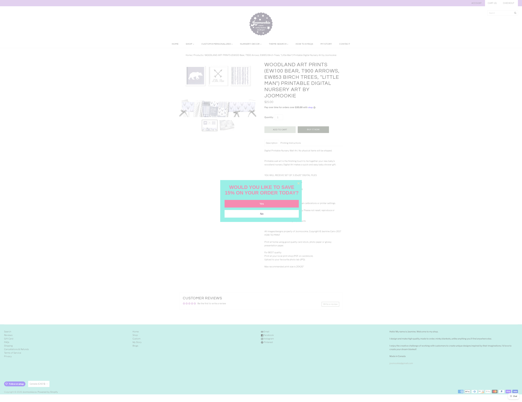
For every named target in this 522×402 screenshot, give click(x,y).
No (261, 213)
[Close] (298, 183)
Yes (262, 203)
